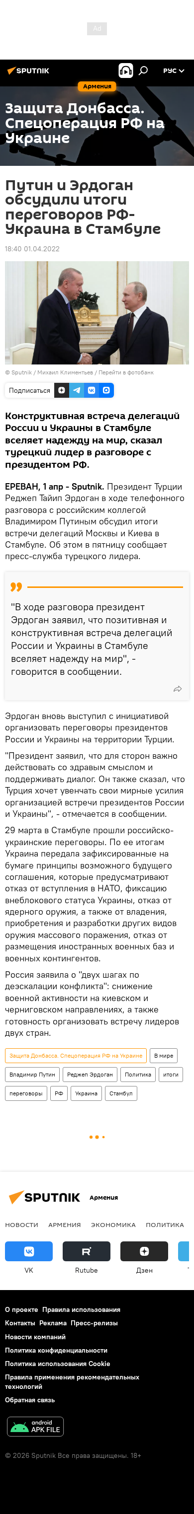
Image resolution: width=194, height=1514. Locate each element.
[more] (178, 689)
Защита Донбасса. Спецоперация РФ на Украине (75, 1055)
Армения (64, 1224)
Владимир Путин (32, 1074)
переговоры (26, 1093)
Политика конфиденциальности (56, 1350)
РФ (59, 1093)
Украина (86, 1093)
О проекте (21, 1309)
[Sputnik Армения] (30, 74)
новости (21, 1224)
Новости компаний (35, 1336)
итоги (171, 1074)
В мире (163, 1055)
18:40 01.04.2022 (32, 248)
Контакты (20, 1322)
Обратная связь (30, 1399)
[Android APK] (35, 1428)
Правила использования (81, 1309)
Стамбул (121, 1093)
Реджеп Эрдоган (90, 1074)
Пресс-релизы (94, 1322)
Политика (138, 1074)
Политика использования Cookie (57, 1363)
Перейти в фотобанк (126, 372)
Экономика (113, 1224)
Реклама (53, 1322)
